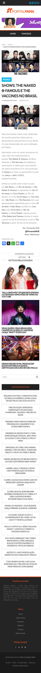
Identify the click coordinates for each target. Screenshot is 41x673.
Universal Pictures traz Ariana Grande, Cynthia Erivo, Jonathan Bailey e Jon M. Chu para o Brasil (20, 450)
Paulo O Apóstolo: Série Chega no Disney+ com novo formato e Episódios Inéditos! (20, 529)
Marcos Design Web (27, 657)
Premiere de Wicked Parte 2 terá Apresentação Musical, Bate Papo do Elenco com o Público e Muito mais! (20, 437)
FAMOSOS (26, 34)
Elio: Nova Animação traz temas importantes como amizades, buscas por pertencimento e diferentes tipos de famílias (20, 542)
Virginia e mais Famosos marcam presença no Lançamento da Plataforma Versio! (20, 424)
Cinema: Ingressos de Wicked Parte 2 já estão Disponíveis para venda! (20, 460)
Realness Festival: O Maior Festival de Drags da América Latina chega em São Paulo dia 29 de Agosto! (20, 398)
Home (3, 45)
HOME (13, 34)
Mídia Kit (21, 626)
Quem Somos (20, 618)
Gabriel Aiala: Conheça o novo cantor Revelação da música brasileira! (20, 470)
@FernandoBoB (32, 231)
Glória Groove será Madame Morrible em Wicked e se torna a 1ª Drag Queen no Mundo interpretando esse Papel (20, 495)
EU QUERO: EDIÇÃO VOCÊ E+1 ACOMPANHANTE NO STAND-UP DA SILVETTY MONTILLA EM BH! (20, 517)
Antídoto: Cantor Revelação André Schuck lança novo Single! (20, 553)
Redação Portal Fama (10, 100)
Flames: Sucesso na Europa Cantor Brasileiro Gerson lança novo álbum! (20, 482)
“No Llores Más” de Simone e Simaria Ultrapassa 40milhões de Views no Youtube (20, 295)
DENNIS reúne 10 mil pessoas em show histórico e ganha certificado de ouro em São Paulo (20, 366)
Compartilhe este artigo (24, 254)
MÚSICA (10, 45)
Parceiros (20, 622)
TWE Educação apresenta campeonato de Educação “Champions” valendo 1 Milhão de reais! (20, 411)
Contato (20, 629)
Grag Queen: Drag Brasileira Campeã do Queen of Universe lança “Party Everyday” (17, 330)
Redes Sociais (20, 633)
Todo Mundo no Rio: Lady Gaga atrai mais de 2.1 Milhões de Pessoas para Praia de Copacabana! (20, 564)
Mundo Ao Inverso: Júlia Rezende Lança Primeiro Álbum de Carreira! (20, 507)
